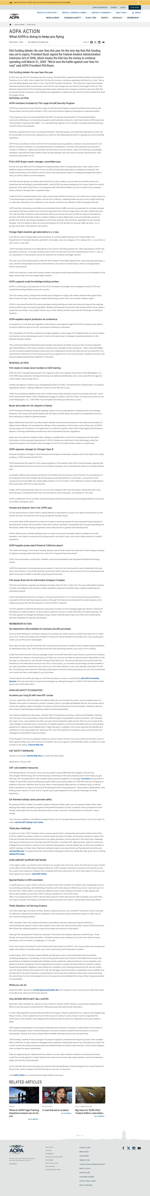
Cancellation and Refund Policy (92, 1164)
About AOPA (121, 13)
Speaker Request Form (52, 1169)
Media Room (84, 1152)
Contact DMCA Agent (87, 1181)
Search (137, 13)
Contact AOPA (84, 1147)
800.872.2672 (13, 1164)
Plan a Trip (91, 18)
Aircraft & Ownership (101, 13)
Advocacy (118, 18)
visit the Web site (33, 756)
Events (104, 18)
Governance (49, 1160)
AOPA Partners (50, 1166)
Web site (45, 990)
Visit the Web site (35, 745)
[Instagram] (134, 1148)
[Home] (11, 24)
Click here (66, 2)
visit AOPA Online (39, 874)
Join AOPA (48, 1150)
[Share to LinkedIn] (99, 42)
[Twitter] (129, 1148)
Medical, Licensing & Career (74, 13)
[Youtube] (139, 1148)
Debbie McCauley (17, 854)
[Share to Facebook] (91, 42)
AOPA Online (18, 1075)
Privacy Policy (85, 1168)
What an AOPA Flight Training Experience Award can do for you (24, 1113)
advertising (84, 1156)
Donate (114, 7)
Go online (85, 779)
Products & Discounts (46, 13)
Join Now (134, 7)
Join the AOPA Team (51, 1163)
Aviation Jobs (84, 1172)
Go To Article (33, 1119)
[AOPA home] (14, 18)
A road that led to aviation (55, 1110)
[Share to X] (95, 42)
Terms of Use (84, 1160)
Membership (133, 18)
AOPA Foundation (100, 7)
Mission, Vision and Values (54, 1157)
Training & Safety (72, 18)
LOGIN (122, 7)
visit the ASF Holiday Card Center (29, 822)
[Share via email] (103, 42)
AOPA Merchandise (86, 1177)
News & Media (53, 18)
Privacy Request (85, 1185)
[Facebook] (124, 1148)
